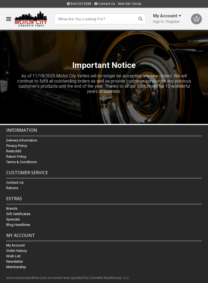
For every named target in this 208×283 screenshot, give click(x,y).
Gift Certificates (18, 214)
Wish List (13, 256)
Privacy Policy (16, 146)
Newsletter (14, 261)
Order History (16, 251)
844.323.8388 (80, 4)
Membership (16, 267)
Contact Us (106, 4)
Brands (11, 208)
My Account (15, 245)
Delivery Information (21, 140)
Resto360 (13, 151)
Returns (12, 188)
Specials (13, 219)
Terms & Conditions (21, 162)
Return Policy (16, 156)
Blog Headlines (18, 225)
